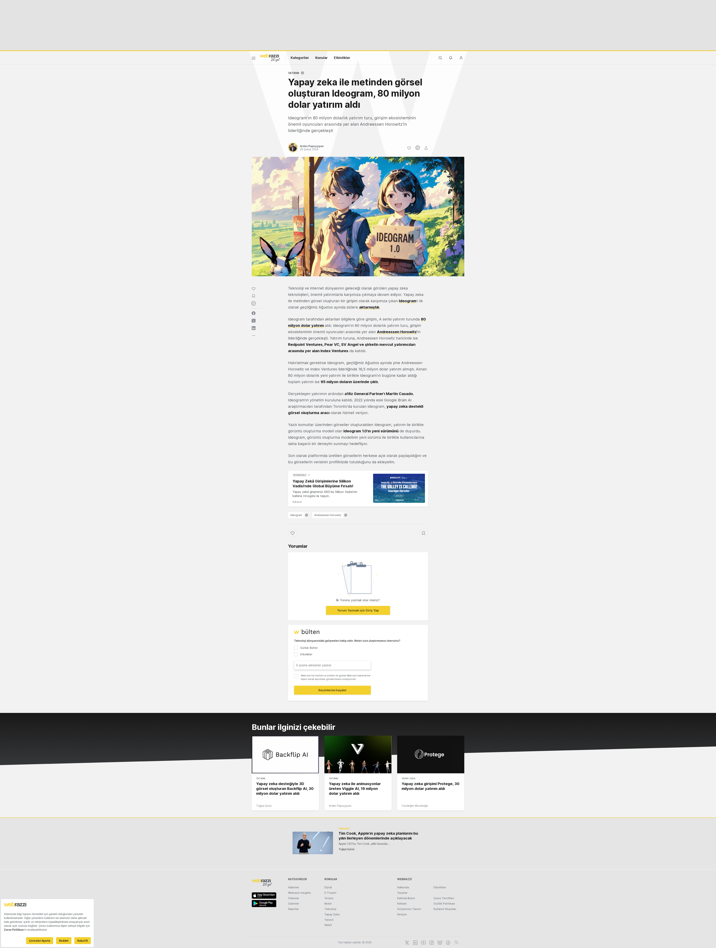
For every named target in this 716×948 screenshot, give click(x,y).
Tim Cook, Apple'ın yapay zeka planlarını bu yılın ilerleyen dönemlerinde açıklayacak (378, 835)
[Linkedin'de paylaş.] (253, 328)
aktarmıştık (369, 307)
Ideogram (296, 515)
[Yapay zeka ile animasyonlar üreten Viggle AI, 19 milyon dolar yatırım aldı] (358, 754)
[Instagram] (431, 942)
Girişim (329, 898)
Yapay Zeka (408, 778)
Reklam (402, 903)
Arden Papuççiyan (340, 805)
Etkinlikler (342, 58)
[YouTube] (423, 942)
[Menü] (253, 59)
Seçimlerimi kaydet (332, 690)
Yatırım (293, 73)
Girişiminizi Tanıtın (409, 909)
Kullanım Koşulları (445, 909)
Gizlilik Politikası (444, 903)
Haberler (293, 887)
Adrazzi (297, 501)
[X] (406, 942)
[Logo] (270, 57)
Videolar (293, 898)
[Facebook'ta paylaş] (253, 313)
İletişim (402, 914)
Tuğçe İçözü (264, 805)
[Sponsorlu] (399, 488)
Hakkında (403, 887)
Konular (321, 58)
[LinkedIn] (415, 942)
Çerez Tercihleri (444, 898)
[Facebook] (447, 942)
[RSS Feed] (456, 942)
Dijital (328, 887)
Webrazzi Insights (299, 892)
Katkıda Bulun (406, 898)
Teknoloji (330, 909)
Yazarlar (402, 892)
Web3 (328, 925)
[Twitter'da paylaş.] (253, 321)
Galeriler (293, 903)
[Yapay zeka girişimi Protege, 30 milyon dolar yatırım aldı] (430, 754)
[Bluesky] (439, 942)
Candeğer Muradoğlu (415, 805)
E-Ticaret (330, 892)
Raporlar (293, 909)
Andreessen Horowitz (327, 515)
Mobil (328, 903)
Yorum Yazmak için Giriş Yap (358, 610)
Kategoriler (300, 58)
